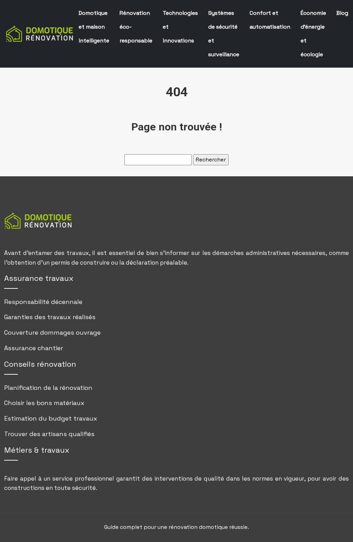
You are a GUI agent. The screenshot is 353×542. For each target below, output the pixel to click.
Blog (342, 13)
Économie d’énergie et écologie (313, 33)
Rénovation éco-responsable (136, 26)
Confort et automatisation (270, 19)
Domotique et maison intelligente (94, 26)
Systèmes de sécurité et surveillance (223, 33)
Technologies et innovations (180, 26)
